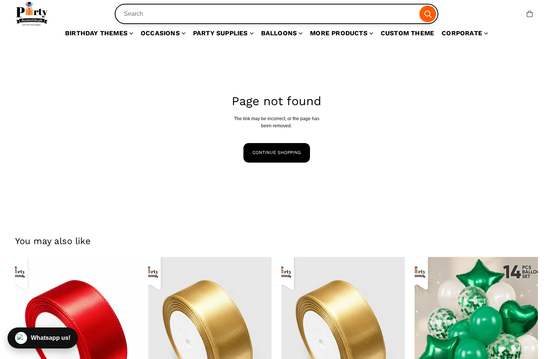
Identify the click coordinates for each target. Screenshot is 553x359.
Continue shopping (276, 152)
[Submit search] (427, 14)
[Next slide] (127, 334)
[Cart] (529, 14)
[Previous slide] (159, 334)
